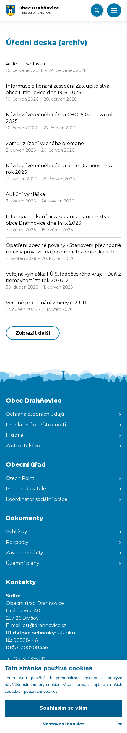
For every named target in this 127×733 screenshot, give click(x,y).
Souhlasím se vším (63, 708)
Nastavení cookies (64, 723)
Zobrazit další (32, 333)
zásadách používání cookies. (32, 691)
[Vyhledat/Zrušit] (97, 10)
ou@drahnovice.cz (45, 625)
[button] (114, 10)
